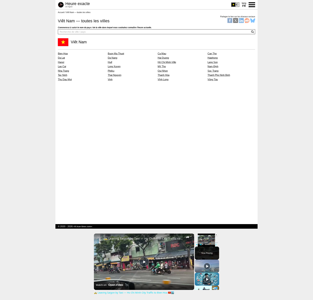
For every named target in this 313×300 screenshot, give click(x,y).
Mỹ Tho (162, 66)
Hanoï (61, 62)
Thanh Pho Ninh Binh (219, 75)
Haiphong (213, 58)
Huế (110, 62)
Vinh (110, 79)
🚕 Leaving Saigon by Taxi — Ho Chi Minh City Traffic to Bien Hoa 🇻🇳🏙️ (143, 238)
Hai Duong (163, 58)
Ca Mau (162, 53)
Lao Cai (62, 66)
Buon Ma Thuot (116, 53)
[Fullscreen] (216, 245)
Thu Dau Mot (65, 79)
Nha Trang (63, 71)
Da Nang (112, 58)
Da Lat (61, 58)
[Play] (197, 245)
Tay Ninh (62, 75)
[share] (188, 237)
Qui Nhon (163, 71)
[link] (99, 239)
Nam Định (213, 66)
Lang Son (213, 62)
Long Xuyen (114, 66)
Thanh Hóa (163, 75)
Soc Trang (213, 71)
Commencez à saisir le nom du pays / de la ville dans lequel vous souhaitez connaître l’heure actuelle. (105, 28)
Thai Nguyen (114, 75)
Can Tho (212, 53)
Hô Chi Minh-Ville (167, 62)
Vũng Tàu (213, 79)
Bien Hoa (63, 53)
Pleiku (111, 71)
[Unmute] (201, 245)
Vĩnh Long (163, 79)
